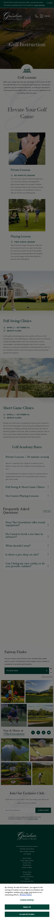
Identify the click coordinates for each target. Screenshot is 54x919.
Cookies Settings (27, 900)
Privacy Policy (25, 895)
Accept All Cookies (26, 914)
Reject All (27, 907)
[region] (27, 901)
